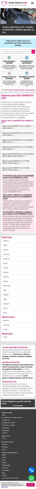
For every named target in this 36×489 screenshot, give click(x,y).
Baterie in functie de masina (16, 90)
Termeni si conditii (8, 425)
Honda (4, 475)
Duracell (6, 259)
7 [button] (24, 37)
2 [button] (9, 37)
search (33, 51)
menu (32, 3)
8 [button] (27, 37)
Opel (3, 473)
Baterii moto (7, 333)
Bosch (5, 250)
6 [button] (21, 37)
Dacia (4, 457)
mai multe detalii (18, 405)
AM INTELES (30, 484)
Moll (4, 290)
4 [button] (15, 37)
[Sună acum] (31, 470)
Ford (3, 460)
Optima (6, 295)
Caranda (6, 254)
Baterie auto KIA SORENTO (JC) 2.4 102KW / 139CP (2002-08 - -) (16, 127)
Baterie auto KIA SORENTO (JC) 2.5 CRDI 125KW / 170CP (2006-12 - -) (15, 169)
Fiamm (5, 268)
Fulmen (6, 272)
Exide (5, 263)
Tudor (5, 308)
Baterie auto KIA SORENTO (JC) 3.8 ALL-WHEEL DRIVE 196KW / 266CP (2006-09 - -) (18, 155)
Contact (4, 433)
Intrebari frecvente (8, 423)
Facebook (5, 428)
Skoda (4, 462)
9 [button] (30, 37)
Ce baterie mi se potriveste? (12, 417)
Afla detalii (4, 487)
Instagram (5, 430)
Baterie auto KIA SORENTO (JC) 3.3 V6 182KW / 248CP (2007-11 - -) (17, 141)
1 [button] (6, 37)
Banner (6, 241)
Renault (4, 468)
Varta (5, 313)
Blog (3, 415)
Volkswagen (6, 465)
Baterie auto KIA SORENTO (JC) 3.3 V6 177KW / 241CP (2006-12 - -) (17, 134)
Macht (5, 281)
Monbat (6, 277)
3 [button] (12, 37)
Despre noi (6, 420)
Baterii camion (8, 317)
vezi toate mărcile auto (10, 478)
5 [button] (18, 37)
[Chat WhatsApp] (31, 478)
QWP (5, 299)
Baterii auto (7, 237)
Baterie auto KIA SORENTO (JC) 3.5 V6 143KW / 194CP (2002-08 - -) (17, 148)
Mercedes (6, 286)
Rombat (6, 304)
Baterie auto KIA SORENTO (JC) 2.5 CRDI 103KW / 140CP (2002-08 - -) (15, 162)
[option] (18, 21)
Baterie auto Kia (30, 90)
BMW (5, 245)
